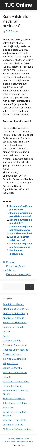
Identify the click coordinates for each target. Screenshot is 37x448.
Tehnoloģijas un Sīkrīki (15, 403)
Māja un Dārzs (10, 363)
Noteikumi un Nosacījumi (25, 442)
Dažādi (6, 336)
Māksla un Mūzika (12, 368)
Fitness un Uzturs (12, 354)
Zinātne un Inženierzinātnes (17, 429)
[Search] (29, 287)
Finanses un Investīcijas (15, 349)
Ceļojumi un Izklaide (13, 327)
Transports (8, 407)
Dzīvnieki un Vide (12, 340)
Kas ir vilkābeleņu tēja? (18, 274)
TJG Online (18, 5)
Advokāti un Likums (13, 304)
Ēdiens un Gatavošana (14, 345)
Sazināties (19, 439)
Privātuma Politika (9, 442)
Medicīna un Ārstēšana (15, 372)
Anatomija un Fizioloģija (15, 313)
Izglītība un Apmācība (14, 358)
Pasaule (10, 262)
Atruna (27, 439)
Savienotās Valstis (12, 386)
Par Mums (11, 439)
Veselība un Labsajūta (14, 420)
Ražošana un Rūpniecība (16, 381)
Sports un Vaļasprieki (14, 398)
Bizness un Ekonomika (14, 322)
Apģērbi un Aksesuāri (14, 318)
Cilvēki (6, 331)
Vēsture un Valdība (13, 424)
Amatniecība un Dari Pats (16, 309)
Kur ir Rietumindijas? (20, 233)
